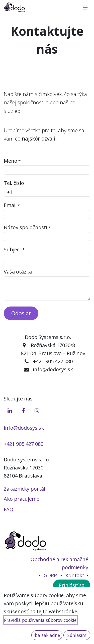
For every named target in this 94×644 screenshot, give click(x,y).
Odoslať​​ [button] (21, 313)
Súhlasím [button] (76, 635)
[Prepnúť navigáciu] (85, 7)
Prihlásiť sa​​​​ (71, 585)
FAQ (8, 509)
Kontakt (74, 575)
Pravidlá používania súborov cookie (40, 620)
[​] (10, 410)
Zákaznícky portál (24, 488)
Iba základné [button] (47, 635)
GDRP (50, 575)
